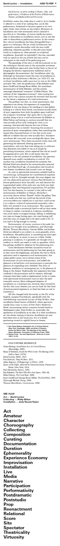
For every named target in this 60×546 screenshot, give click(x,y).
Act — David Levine (13, 397)
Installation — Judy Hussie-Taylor (21, 402)
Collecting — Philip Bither (17, 399)
